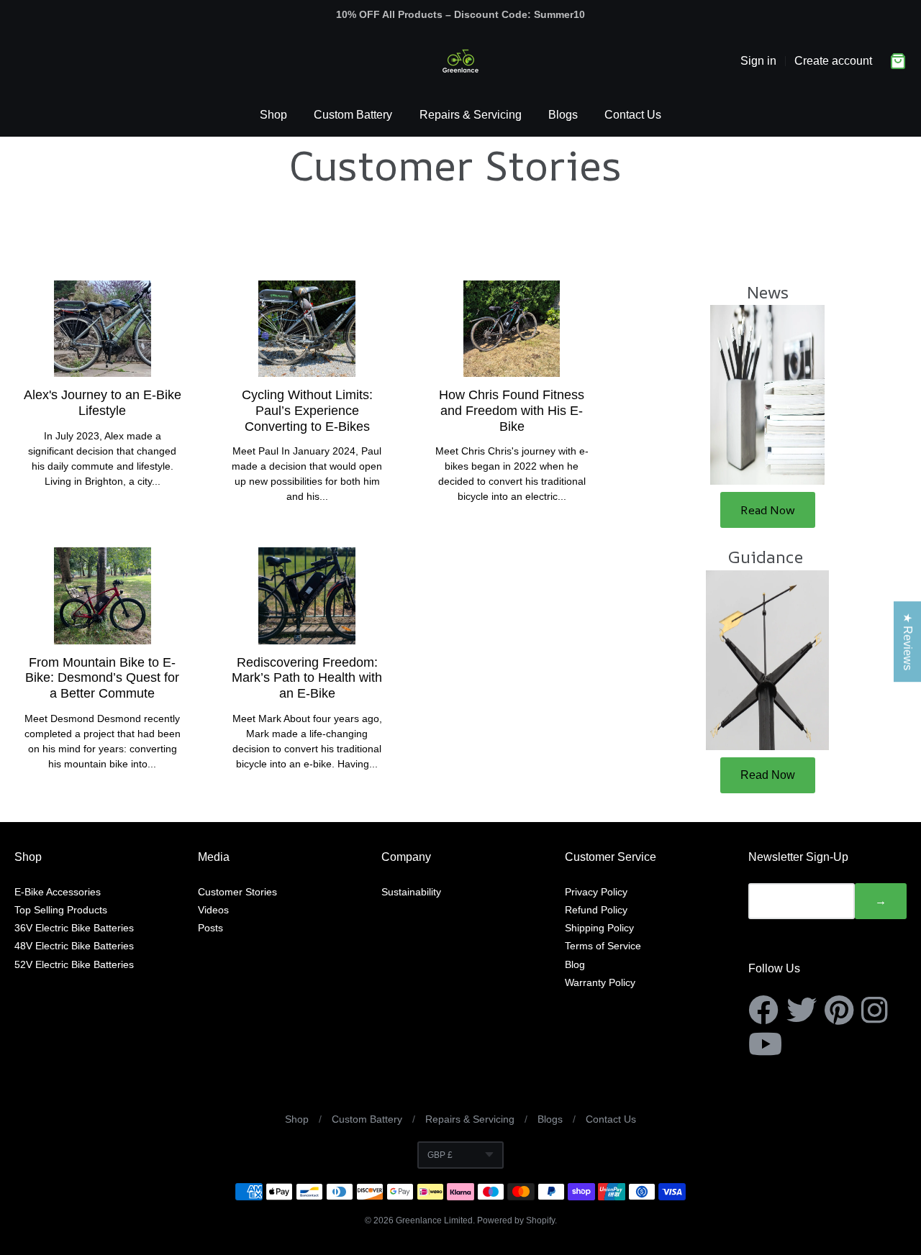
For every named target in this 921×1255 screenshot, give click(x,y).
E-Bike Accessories (57, 892)
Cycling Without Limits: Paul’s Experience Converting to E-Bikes (307, 410)
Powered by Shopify (516, 1220)
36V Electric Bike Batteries (74, 928)
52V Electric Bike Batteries (74, 964)
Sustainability (411, 892)
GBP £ (440, 1155)
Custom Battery (353, 115)
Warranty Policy (600, 982)
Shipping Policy (599, 928)
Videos (213, 910)
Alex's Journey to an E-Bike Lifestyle (102, 403)
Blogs (563, 115)
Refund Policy (596, 910)
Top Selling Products (60, 910)
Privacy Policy (596, 892)
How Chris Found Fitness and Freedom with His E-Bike (511, 410)
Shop (273, 115)
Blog (575, 964)
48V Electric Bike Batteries (74, 945)
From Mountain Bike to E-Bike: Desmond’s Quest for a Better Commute (102, 677)
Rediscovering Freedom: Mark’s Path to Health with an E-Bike (307, 677)
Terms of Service (603, 945)
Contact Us (632, 115)
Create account (833, 61)
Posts (210, 928)
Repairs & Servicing (470, 115)
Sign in (758, 61)
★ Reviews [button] (908, 641)
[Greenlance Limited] (460, 61)
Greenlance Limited (434, 1220)
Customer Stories (237, 892)
